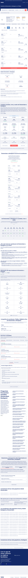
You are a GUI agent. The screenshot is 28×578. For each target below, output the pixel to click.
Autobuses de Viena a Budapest (14, 519)
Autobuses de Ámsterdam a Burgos (5, 530)
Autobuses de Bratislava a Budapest (5, 542)
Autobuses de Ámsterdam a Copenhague (6, 534)
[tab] (4, 30)
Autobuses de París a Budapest (14, 512)
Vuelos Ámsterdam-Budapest (5, 501)
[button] (17, 10)
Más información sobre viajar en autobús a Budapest (20, 504)
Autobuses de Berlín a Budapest (22, 516)
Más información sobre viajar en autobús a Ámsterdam (7, 504)
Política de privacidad (23, 577)
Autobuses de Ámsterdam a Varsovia (15, 529)
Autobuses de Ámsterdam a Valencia (6, 527)
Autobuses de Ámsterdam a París (5, 493)
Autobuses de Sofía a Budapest (5, 514)
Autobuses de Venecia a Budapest (5, 516)
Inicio (1, 547)
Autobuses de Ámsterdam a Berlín (5, 494)
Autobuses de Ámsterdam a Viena (14, 534)
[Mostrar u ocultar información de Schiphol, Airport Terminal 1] (26, 479)
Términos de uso (17, 577)
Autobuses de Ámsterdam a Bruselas (15, 493)
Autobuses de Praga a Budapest (22, 514)
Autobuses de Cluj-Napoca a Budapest (6, 522)
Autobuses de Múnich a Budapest (14, 516)
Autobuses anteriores (11, 211)
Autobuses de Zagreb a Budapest (14, 514)
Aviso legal (12, 577)
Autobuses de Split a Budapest (5, 517)
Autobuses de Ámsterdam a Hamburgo (6, 535)
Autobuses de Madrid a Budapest (5, 512)
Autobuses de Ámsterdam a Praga (14, 530)
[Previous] (3, 228)
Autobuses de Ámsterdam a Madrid (14, 494)
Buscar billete (7, 77)
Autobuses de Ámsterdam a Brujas (23, 493)
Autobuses (4, 547)
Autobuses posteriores (16, 211)
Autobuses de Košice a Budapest (22, 522)
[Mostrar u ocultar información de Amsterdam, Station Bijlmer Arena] (26, 481)
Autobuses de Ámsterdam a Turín (23, 534)
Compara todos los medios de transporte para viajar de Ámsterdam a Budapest (20, 502)
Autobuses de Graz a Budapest (5, 524)
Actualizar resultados (13, 162)
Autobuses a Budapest (10, 547)
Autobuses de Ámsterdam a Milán (23, 527)
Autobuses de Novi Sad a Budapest (14, 522)
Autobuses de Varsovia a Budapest (23, 512)
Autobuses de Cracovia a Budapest (14, 517)
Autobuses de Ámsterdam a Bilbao (5, 529)
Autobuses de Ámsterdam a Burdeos (15, 535)
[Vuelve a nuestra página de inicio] (2, 2)
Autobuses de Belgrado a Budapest (5, 519)
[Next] (26, 27)
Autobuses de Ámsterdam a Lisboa (14, 527)
